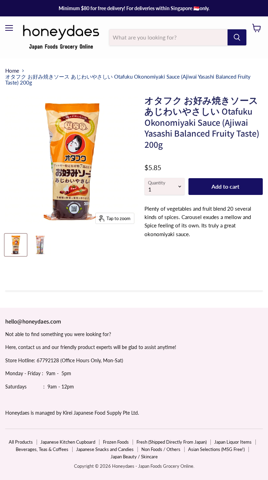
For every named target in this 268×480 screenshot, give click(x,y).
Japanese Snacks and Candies (105, 449)
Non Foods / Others (160, 449)
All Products (21, 442)
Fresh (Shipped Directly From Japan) (171, 442)
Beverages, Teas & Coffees (42, 449)
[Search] (237, 37)
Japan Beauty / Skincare (134, 456)
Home (12, 71)
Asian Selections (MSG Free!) (216, 449)
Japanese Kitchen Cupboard (67, 442)
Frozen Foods (116, 442)
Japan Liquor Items (233, 442)
